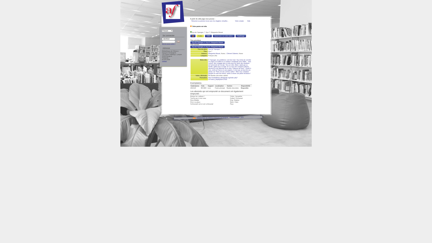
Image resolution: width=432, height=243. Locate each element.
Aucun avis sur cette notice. (224, 36)
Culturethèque (234, 117)
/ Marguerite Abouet (207, 42)
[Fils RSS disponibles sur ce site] (194, 118)
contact (164, 61)
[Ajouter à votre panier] (193, 36)
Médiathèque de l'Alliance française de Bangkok (212, 118)
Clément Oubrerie (232, 53)
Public (200, 36)
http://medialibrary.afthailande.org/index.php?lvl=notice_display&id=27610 (222, 78)
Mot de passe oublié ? (169, 44)
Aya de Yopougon (214, 49)
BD (209, 75)
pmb (242, 117)
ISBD (208, 36)
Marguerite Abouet (214, 53)
